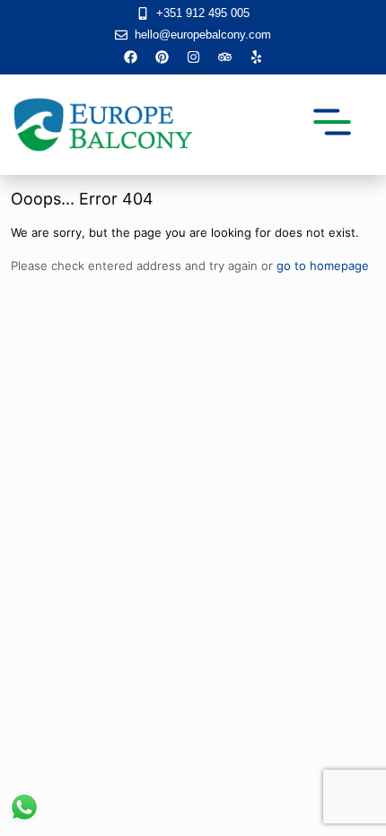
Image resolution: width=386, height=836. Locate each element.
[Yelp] (255, 56)
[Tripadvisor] (224, 56)
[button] (331, 124)
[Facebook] (130, 56)
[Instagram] (193, 56)
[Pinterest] (161, 56)
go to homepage (322, 265)
